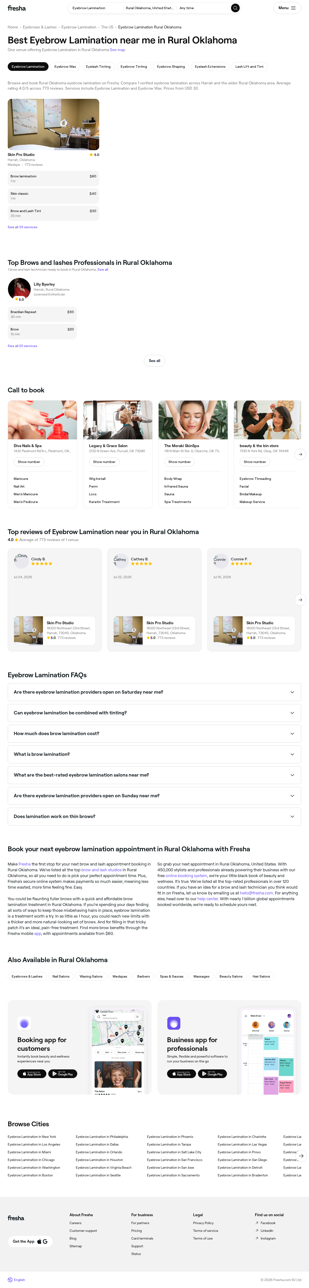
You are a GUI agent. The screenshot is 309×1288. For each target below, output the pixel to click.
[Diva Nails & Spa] (42, 454)
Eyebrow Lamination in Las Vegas (242, 1144)
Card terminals (142, 1238)
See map (117, 50)
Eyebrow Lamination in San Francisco (174, 1160)
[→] (300, 454)
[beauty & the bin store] (268, 454)
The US (107, 27)
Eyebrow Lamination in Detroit (240, 1167)
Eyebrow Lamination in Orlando (99, 1152)
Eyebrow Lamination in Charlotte (242, 1137)
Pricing (136, 1231)
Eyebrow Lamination (79, 27)
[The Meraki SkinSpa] (193, 454)
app (37, 933)
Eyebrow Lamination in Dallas (97, 1144)
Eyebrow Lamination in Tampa (169, 1144)
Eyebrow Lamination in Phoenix (170, 1137)
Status (136, 1254)
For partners (140, 1223)
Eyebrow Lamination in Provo (239, 1152)
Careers (76, 1223)
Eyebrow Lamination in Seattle (98, 1175)
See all (154, 361)
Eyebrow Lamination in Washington (34, 1167)
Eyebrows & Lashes (40, 27)
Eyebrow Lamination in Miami (29, 1152)
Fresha (25, 864)
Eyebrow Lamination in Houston (99, 1160)
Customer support (83, 1231)
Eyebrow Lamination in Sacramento (173, 1175)
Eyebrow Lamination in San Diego (242, 1160)
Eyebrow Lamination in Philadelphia (102, 1137)
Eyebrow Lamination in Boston (30, 1175)
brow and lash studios (101, 870)
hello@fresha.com (256, 893)
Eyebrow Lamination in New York (32, 1137)
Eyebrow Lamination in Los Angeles (34, 1144)
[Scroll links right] (301, 1156)
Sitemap (76, 1246)
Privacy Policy (203, 1223)
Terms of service (205, 1231)
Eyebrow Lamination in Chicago (31, 1160)
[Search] (235, 7)
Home (13, 27)
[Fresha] (17, 8)
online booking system (186, 875)
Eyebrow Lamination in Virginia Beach (104, 1167)
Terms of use (203, 1238)
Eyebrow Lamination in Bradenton (243, 1175)
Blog (73, 1238)
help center (207, 899)
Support (137, 1246)
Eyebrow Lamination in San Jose (170, 1167)
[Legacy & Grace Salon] (117, 454)
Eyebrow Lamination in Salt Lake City (174, 1152)
